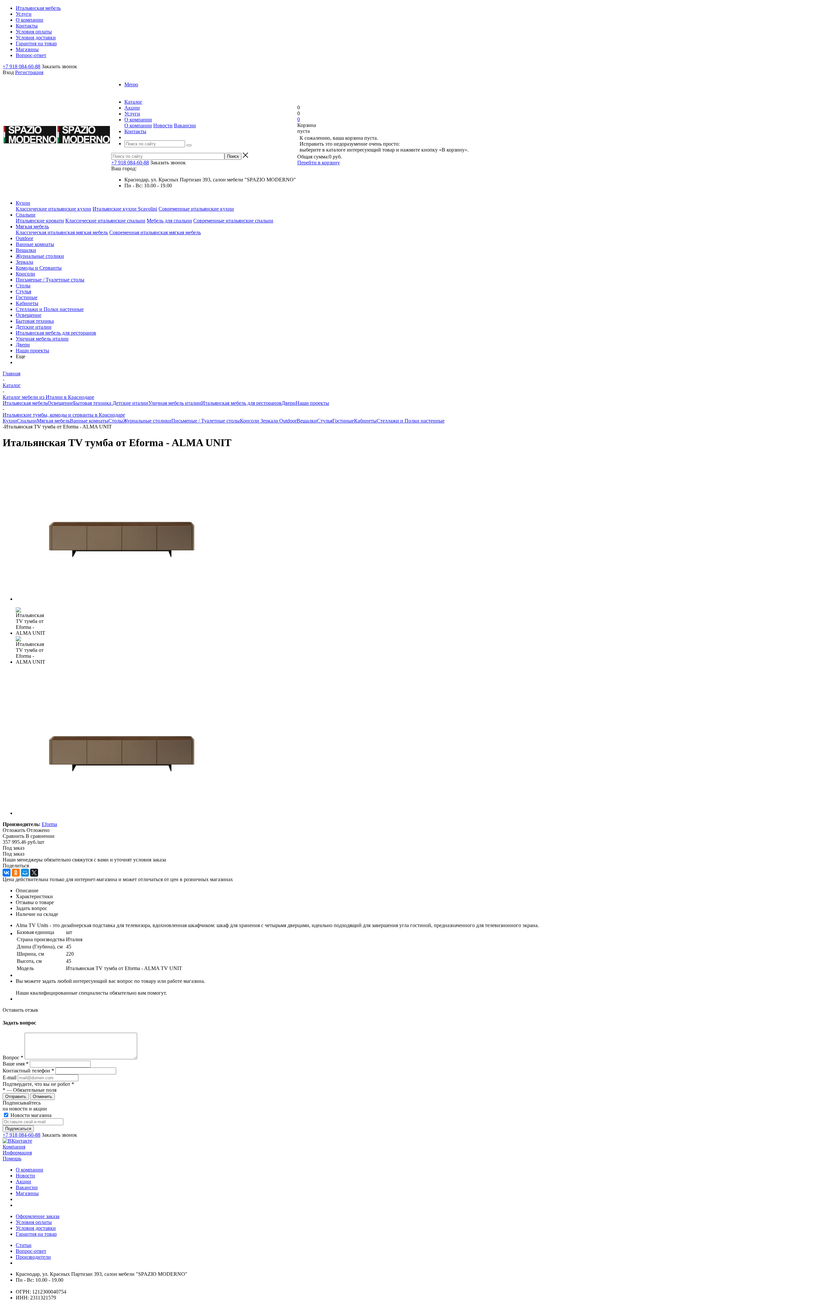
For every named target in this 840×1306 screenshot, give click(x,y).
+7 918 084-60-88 (21, 66)
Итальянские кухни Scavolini (125, 209)
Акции (23, 1181)
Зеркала (24, 262)
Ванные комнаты (35, 244)
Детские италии (34, 327)
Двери (23, 344)
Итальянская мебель (25, 403)
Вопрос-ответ (31, 1251)
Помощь (12, 1158)
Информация (17, 1152)
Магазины (27, 1193)
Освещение (28, 315)
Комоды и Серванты (39, 268)
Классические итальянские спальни (105, 220)
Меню (131, 84)
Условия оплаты (34, 1222)
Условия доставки (36, 1228)
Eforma (49, 824)
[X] (34, 873)
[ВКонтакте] (6, 873)
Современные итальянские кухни (196, 209)
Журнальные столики (40, 256)
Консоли (25, 274)
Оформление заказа (37, 1216)
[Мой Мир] (25, 873)
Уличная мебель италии (42, 339)
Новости (163, 125)
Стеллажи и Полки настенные (50, 309)
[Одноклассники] (16, 873)
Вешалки (26, 250)
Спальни (25, 215)
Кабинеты (27, 303)
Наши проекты (32, 350)
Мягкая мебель (32, 226)
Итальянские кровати (40, 220)
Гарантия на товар (36, 1234)
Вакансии (185, 125)
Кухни (23, 203)
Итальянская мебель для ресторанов (56, 333)
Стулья (23, 291)
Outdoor (24, 238)
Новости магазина (30, 1115)
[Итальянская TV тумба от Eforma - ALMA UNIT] (121, 599)
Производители (33, 1257)
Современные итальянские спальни (233, 220)
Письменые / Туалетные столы (50, 279)
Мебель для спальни (169, 220)
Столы (23, 285)
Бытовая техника (35, 321)
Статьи (24, 1245)
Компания (14, 1147)
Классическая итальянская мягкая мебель (62, 232)
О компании (138, 125)
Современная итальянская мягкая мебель (155, 232)
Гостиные (26, 297)
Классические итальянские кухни (53, 209)
